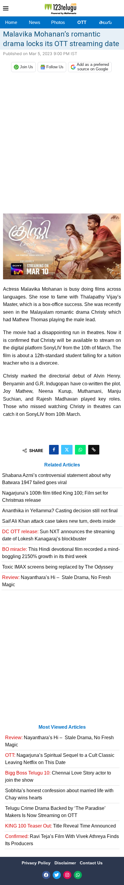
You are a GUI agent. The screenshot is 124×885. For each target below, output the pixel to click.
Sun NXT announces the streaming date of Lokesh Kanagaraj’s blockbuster (58, 535)
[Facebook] (46, 875)
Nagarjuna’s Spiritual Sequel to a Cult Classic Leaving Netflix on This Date (59, 759)
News (34, 22)
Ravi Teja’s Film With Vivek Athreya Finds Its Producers (62, 840)
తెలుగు (105, 22)
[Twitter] (57, 875)
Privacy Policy (37, 862)
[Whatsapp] (78, 875)
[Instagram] (67, 875)
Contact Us (91, 862)
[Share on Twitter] (67, 449)
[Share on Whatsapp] (80, 449)
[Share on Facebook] (54, 449)
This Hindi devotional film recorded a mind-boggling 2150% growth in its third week (61, 553)
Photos (58, 22)
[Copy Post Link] (93, 449)
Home (11, 22)
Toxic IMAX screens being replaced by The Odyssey (57, 566)
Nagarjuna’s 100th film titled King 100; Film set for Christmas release (55, 496)
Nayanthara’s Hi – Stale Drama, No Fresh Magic (56, 581)
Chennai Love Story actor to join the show (58, 776)
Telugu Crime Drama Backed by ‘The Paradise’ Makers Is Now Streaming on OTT (55, 812)
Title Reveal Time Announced (60, 825)
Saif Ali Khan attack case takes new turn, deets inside (59, 521)
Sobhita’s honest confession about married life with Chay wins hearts (59, 794)
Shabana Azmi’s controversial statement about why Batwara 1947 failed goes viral (56, 479)
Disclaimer (65, 862)
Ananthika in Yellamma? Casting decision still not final (60, 510)
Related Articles (62, 464)
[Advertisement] (62, 144)
